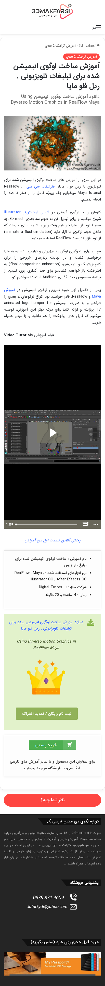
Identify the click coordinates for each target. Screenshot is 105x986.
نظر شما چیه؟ (52, 800)
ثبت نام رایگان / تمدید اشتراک (46, 714)
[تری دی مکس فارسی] (52, 11)
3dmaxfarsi (88, 45)
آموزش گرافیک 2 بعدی (60, 45)
